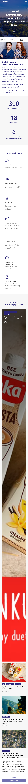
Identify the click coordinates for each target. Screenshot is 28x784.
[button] (26, 1)
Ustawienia (14, 777)
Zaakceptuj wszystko (14, 780)
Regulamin (7, 314)
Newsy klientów (12, 311)
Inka (6, 311)
